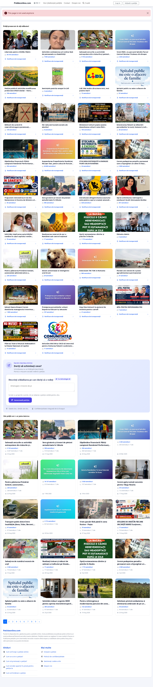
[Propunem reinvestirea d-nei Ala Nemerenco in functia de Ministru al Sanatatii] (20, 193)
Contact (67, 3)
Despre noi (76, 3)
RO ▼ (38, 3)
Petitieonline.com (22, 3)
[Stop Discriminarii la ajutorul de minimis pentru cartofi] (95, 302)
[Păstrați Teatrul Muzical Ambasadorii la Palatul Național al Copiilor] (20, 338)
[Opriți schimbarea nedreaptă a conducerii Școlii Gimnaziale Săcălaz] (132, 193)
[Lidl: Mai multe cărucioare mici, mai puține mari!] (95, 83)
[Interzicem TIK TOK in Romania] (95, 264)
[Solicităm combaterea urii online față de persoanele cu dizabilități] (58, 47)
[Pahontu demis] (132, 228)
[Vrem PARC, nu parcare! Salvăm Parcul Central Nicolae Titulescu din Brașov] (132, 47)
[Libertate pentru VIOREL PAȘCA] (20, 46)
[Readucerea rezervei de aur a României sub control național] (58, 229)
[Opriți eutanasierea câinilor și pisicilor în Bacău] (95, 229)
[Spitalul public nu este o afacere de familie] (132, 83)
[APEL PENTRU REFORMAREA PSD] (132, 301)
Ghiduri (7, 647)
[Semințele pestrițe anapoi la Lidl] (58, 82)
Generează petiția (21, 400)
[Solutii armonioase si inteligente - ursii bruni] (58, 266)
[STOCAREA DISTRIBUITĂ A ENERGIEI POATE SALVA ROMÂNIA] (95, 156)
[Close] (147, 13)
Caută (87, 3)
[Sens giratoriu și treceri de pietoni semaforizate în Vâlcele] (58, 193)
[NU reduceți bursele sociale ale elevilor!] (58, 120)
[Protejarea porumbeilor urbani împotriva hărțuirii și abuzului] (58, 302)
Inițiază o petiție (131, 3)
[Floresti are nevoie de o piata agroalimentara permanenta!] (132, 266)
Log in (117, 3)
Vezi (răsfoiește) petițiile (52, 3)
